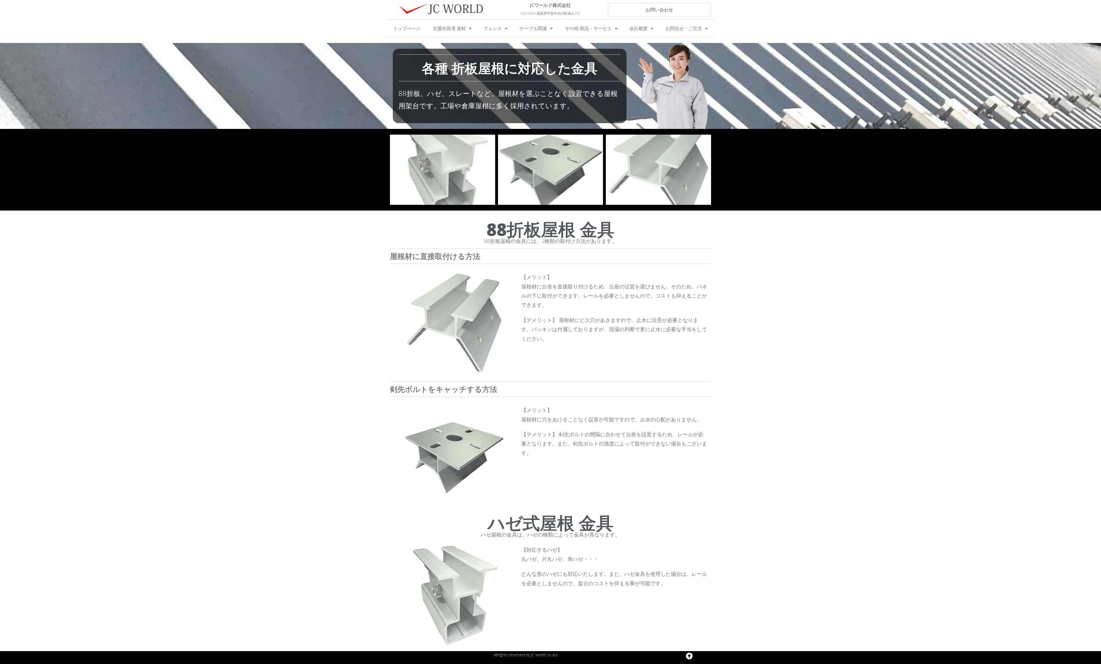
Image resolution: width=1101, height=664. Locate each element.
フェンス (492, 28)
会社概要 (638, 28)
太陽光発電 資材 (449, 28)
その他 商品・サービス (588, 28)
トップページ (407, 28)
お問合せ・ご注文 (683, 28)
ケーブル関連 (533, 28)
